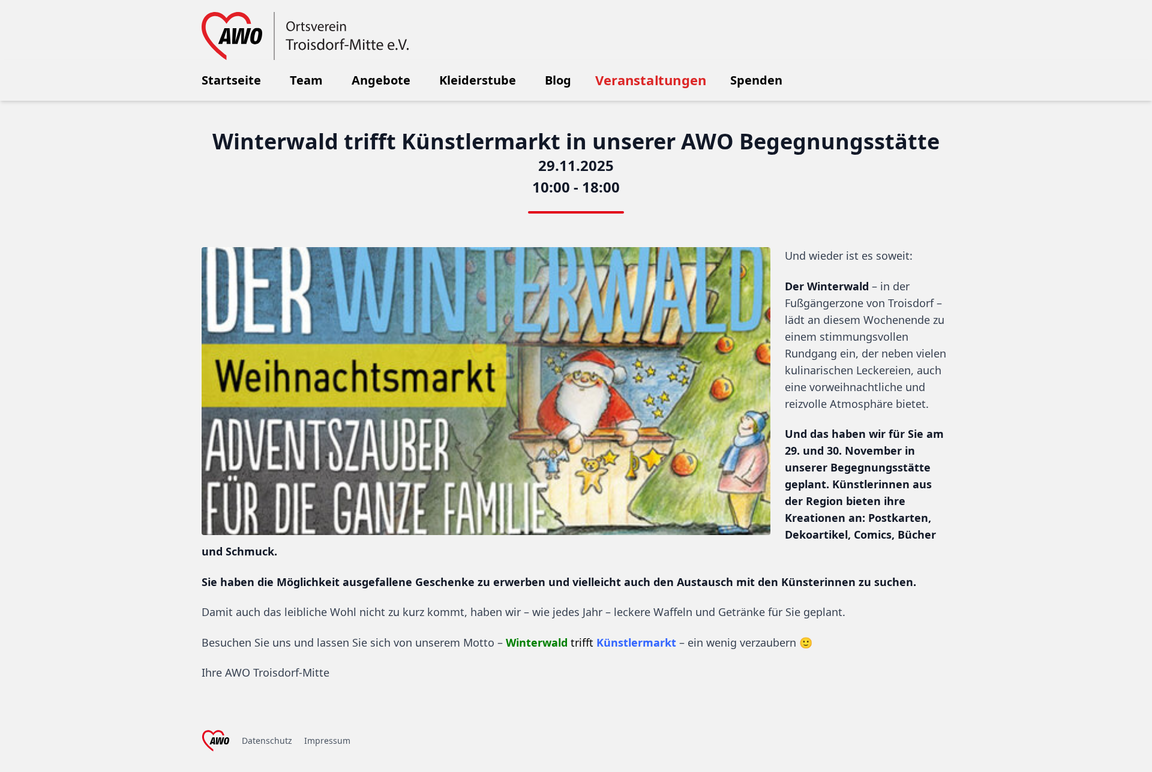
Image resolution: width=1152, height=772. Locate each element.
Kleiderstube (477, 80)
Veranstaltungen (651, 80)
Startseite (231, 80)
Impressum (327, 740)
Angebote (381, 80)
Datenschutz (267, 740)
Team (306, 80)
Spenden (756, 80)
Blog (558, 80)
